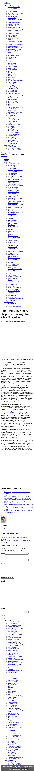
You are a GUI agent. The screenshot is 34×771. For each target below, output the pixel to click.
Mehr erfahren (16, 769)
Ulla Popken (11, 129)
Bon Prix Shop (12, 25)
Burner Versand (12, 36)
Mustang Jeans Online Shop (15, 95)
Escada (10, 58)
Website (3, 560)
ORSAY (10, 104)
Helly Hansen (11, 77)
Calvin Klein (11, 40)
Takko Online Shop (13, 121)
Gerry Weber (11, 68)
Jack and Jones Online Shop (15, 80)
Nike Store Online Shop (14, 101)
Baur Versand (11, 21)
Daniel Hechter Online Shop (15, 47)
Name (3, 553)
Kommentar (4, 563)
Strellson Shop (12, 118)
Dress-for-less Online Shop (15, 55)
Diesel (9, 52)
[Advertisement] (17, 340)
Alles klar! (24, 769)
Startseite (6, 2)
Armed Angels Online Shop (15, 13)
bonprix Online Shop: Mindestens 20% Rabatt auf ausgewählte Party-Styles (18, 511)
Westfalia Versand (13, 140)
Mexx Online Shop (13, 91)
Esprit (9, 60)
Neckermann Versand (14, 99)
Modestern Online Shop (14, 93)
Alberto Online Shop (13, 11)
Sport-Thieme (11, 115)
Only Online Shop (13, 102)
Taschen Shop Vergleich (14, 150)
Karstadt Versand (12, 84)
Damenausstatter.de (13, 46)
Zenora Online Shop (13, 143)
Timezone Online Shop (14, 124)
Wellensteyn (11, 137)
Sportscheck (11, 117)
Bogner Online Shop (13, 24)
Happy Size (11, 74)
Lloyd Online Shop (13, 88)
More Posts (4, 529)
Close (5, 156)
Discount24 (11, 54)
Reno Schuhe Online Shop (15, 112)
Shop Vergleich (8, 145)
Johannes (12, 321)
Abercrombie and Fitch (14, 7)
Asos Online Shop (13, 14)
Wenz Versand (12, 139)
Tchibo (10, 123)
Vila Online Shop (12, 135)
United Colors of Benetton (15, 131)
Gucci (9, 71)
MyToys (10, 96)
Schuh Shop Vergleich (14, 148)
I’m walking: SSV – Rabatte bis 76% (14, 501)
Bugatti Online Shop (13, 33)
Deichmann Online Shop (14, 49)
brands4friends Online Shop (15, 29)
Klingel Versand (12, 85)
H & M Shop (11, 73)
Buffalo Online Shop (13, 32)
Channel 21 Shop (12, 43)
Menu (2, 156)
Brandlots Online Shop (14, 27)
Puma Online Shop (13, 109)
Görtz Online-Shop (13, 69)
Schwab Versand (12, 113)
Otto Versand (11, 106)
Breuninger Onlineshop (14, 30)
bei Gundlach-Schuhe (12, 412)
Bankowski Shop (12, 18)
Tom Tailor (11, 126)
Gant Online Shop (13, 65)
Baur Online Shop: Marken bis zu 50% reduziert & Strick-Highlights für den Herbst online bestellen (18, 498)
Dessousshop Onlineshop (15, 51)
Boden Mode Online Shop (15, 22)
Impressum (7, 3)
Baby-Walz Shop (12, 16)
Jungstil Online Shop (13, 82)
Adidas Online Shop (13, 8)
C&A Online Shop (13, 38)
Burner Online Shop (13, 35)
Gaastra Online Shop (13, 63)
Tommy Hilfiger (12, 128)
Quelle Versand (12, 110)
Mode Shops (7, 5)
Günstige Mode (12, 146)
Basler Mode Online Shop (15, 19)
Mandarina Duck (12, 90)
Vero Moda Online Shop (14, 132)
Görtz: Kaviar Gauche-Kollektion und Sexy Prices (18, 503)
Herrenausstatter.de (13, 79)
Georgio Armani (12, 66)
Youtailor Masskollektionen (15, 142)
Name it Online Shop (13, 98)
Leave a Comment (20, 321)
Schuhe (3, 515)
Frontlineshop (11, 62)
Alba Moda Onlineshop (14, 10)
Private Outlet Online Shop (15, 107)
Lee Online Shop (12, 87)
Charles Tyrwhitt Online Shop (16, 44)
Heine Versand (12, 76)
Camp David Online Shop (15, 41)
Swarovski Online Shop (14, 120)
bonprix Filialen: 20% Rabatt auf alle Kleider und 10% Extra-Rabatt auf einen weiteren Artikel (17, 495)
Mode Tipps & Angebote (7, 153)
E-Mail (3, 557)
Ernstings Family (12, 57)
